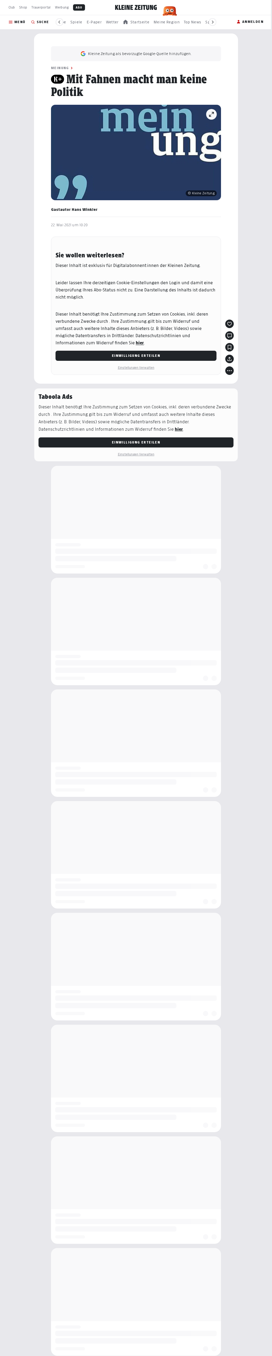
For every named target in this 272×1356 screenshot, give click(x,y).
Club (11, 7)
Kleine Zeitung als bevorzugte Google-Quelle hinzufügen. (138, 54)
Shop (23, 7)
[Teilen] (227, 359)
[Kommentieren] (227, 335)
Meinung (58, 68)
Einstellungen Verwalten (134, 367)
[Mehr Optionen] (227, 370)
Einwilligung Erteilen (134, 355)
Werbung (62, 7)
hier (138, 343)
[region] (136, 22)
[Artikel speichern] (227, 347)
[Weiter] (212, 22)
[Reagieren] (227, 324)
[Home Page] (136, 7)
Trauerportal (40, 7)
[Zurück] (59, 22)
